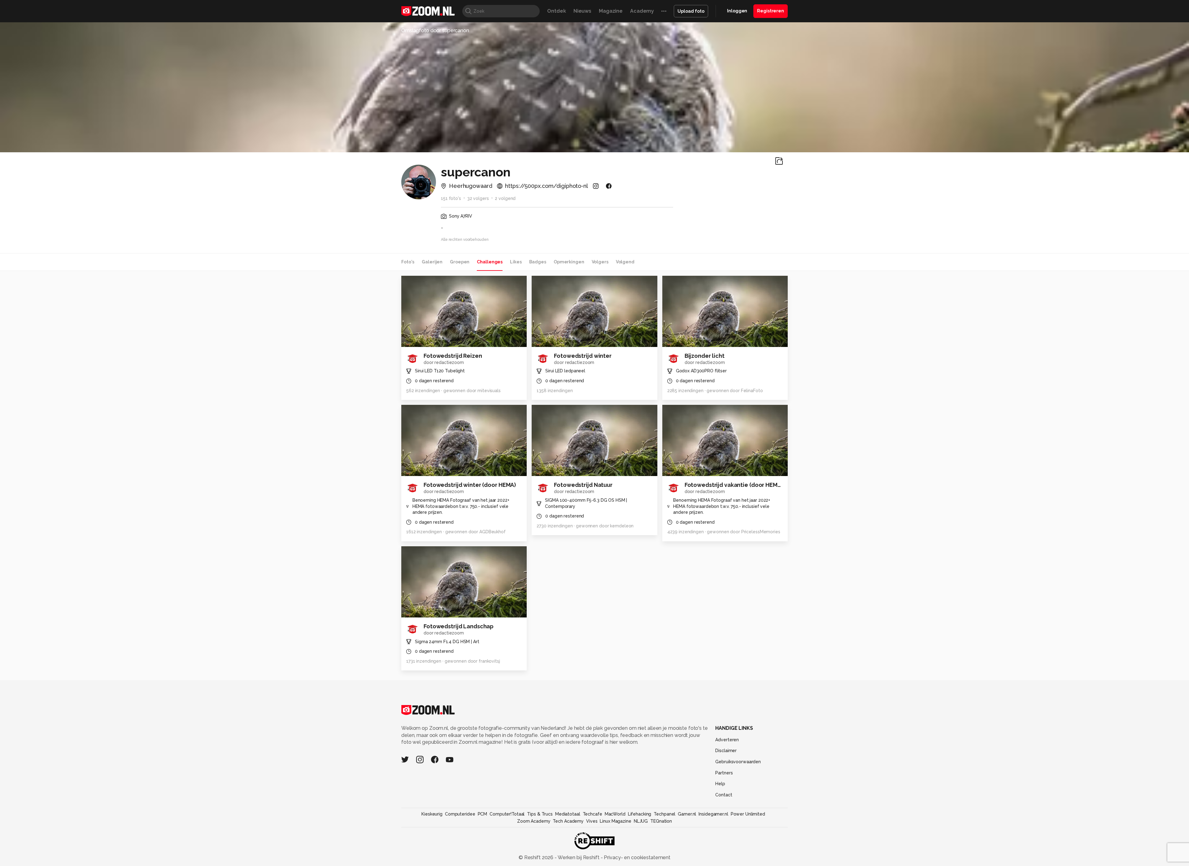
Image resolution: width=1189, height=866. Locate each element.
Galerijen (432, 261)
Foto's (407, 261)
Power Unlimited (748, 814)
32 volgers (478, 198)
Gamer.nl (687, 814)
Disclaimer (726, 750)
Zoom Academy (534, 821)
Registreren (770, 10)
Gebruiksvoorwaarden (738, 761)
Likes (515, 261)
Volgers (600, 261)
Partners (724, 772)
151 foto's (451, 198)
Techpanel (664, 814)
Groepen (459, 261)
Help (720, 783)
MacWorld (615, 814)
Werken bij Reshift (579, 857)
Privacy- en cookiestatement (636, 857)
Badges (537, 261)
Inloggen (737, 10)
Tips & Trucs (540, 814)
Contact (723, 794)
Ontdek (556, 11)
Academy (642, 11)
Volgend (625, 261)
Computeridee (460, 814)
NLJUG (641, 821)
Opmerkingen (569, 261)
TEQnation (661, 821)
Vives (591, 821)
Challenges (490, 261)
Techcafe (592, 814)
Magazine (611, 11)
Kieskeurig (431, 814)
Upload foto (690, 11)
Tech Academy (568, 821)
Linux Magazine (615, 821)
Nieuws (582, 11)
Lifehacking (639, 814)
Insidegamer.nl (713, 814)
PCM (482, 814)
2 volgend (505, 198)
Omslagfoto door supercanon (435, 30)
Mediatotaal (567, 814)
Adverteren (727, 739)
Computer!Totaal (507, 814)
